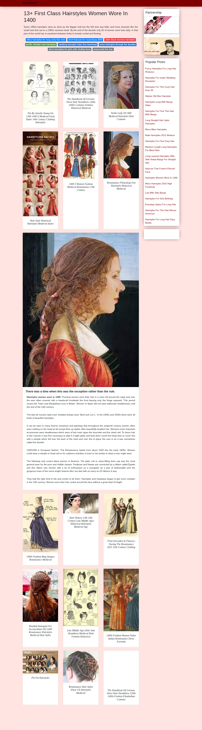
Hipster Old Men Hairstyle (158, 96)
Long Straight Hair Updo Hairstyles (157, 122)
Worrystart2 (30, 2)
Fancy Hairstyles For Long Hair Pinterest (160, 70)
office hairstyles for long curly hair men (46, 40)
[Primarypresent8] (161, 25)
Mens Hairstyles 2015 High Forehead (158, 185)
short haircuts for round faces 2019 (85, 40)
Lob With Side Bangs (155, 192)
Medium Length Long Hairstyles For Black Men (161, 148)
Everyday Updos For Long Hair (160, 204)
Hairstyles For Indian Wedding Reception (160, 79)
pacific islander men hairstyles (41, 44)
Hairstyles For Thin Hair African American (160, 212)
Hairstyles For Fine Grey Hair (159, 141)
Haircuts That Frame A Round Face (160, 170)
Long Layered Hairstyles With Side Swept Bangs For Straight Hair (160, 159)
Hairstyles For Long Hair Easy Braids (160, 221)
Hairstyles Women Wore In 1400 (161, 177)
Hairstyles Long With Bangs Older (159, 103)
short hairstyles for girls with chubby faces (70, 49)
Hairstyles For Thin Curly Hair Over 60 (160, 88)
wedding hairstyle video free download (78, 44)
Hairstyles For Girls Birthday (159, 198)
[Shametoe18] (161, 46)
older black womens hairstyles (120, 40)
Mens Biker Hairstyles (156, 129)
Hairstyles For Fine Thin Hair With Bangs (159, 113)
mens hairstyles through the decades (118, 44)
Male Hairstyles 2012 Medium (160, 135)
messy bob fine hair (103, 49)
